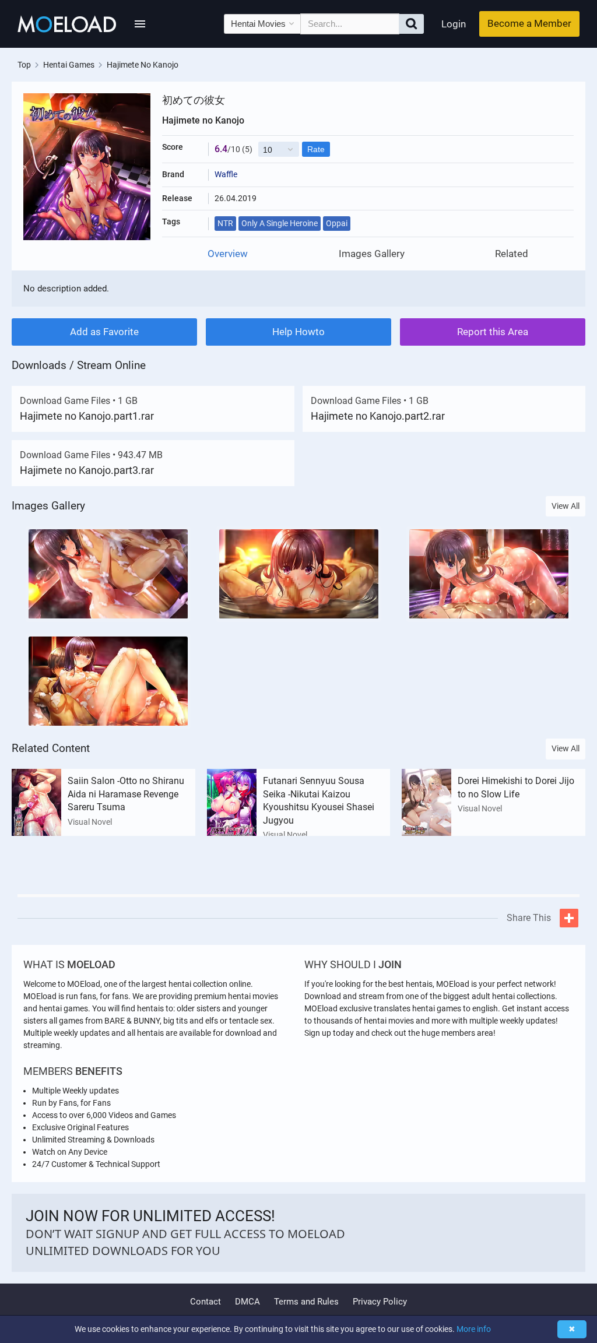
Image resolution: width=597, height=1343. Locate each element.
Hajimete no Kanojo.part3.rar (87, 470)
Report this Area (492, 331)
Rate (316, 149)
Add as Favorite (104, 331)
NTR (225, 223)
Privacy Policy (380, 1301)
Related (511, 254)
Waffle (226, 174)
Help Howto (298, 331)
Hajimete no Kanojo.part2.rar (378, 416)
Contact (205, 1301)
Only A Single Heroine (279, 223)
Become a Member (529, 23)
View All (566, 506)
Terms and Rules (306, 1301)
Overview (228, 254)
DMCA (247, 1301)
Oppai (336, 223)
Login (453, 24)
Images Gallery (372, 254)
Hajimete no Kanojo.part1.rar (87, 416)
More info (473, 1329)
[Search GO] (411, 24)
